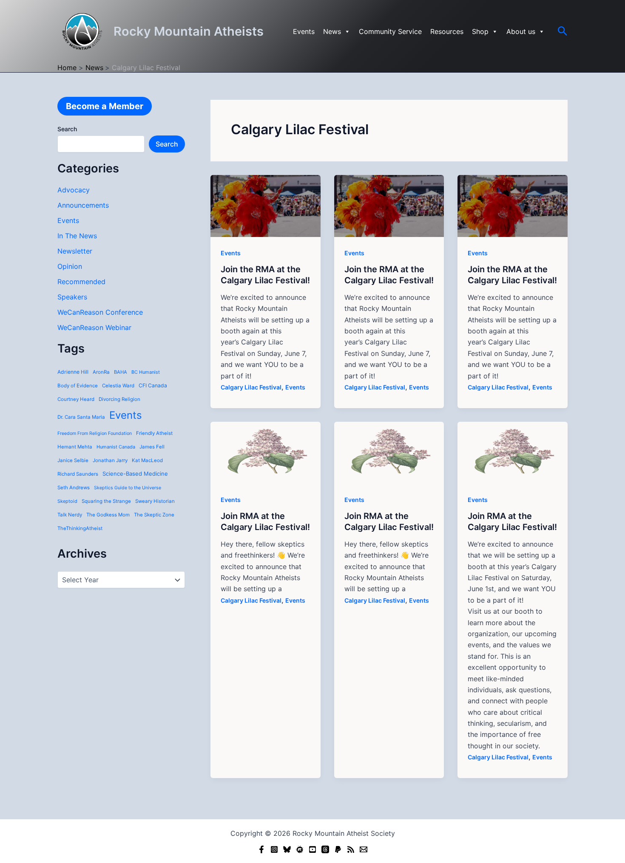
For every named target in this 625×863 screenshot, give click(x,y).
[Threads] (325, 849)
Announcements (83, 205)
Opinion (69, 266)
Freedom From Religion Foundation (94, 433)
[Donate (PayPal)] (338, 849)
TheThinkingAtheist (79, 528)
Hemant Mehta (74, 447)
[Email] (363, 849)
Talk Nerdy (69, 515)
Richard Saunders (77, 474)
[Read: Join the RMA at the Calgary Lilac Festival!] (265, 205)
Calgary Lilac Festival (251, 387)
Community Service (390, 31)
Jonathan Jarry (110, 460)
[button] (562, 31)
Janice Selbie (72, 460)
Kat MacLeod (147, 460)
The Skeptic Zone (154, 515)
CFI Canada (153, 385)
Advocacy (73, 190)
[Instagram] (274, 849)
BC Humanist (145, 372)
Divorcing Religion (119, 399)
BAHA (120, 372)
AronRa (101, 372)
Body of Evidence (77, 386)
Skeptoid (67, 501)
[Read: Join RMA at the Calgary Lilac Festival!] (265, 452)
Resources (446, 31)
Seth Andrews (73, 488)
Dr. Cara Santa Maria (81, 417)
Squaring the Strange (106, 501)
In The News (77, 235)
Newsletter (74, 251)
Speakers (72, 297)
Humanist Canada (116, 447)
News (332, 31)
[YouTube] (312, 849)
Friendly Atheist (154, 433)
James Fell (152, 447)
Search (67, 129)
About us (520, 31)
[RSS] (351, 849)
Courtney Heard (75, 399)
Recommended (81, 281)
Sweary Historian (155, 501)
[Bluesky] (287, 849)
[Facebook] (261, 849)
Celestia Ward (118, 386)
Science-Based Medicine (135, 473)
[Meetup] (300, 849)
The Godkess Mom (108, 515)
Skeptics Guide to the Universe (127, 488)
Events (304, 31)
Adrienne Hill (72, 372)
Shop (480, 31)
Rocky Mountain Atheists (189, 31)
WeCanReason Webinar (94, 327)
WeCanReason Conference (100, 312)
